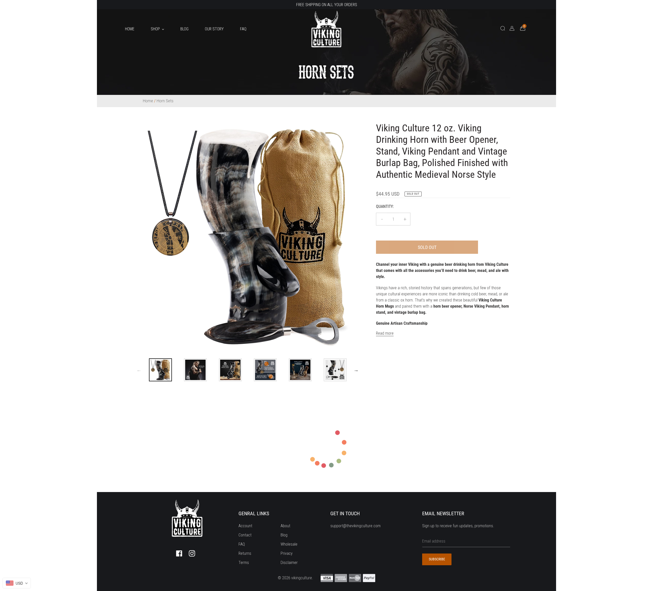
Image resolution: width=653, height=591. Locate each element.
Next (356, 369)
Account (245, 525)
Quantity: (385, 206)
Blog (284, 535)
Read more (385, 333)
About (285, 525)
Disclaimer (289, 562)
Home (148, 100)
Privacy (287, 553)
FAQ (241, 544)
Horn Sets (165, 100)
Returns (244, 553)
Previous (139, 369)
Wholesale (289, 544)
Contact (245, 535)
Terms (243, 562)
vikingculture (301, 577)
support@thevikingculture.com (355, 525)
